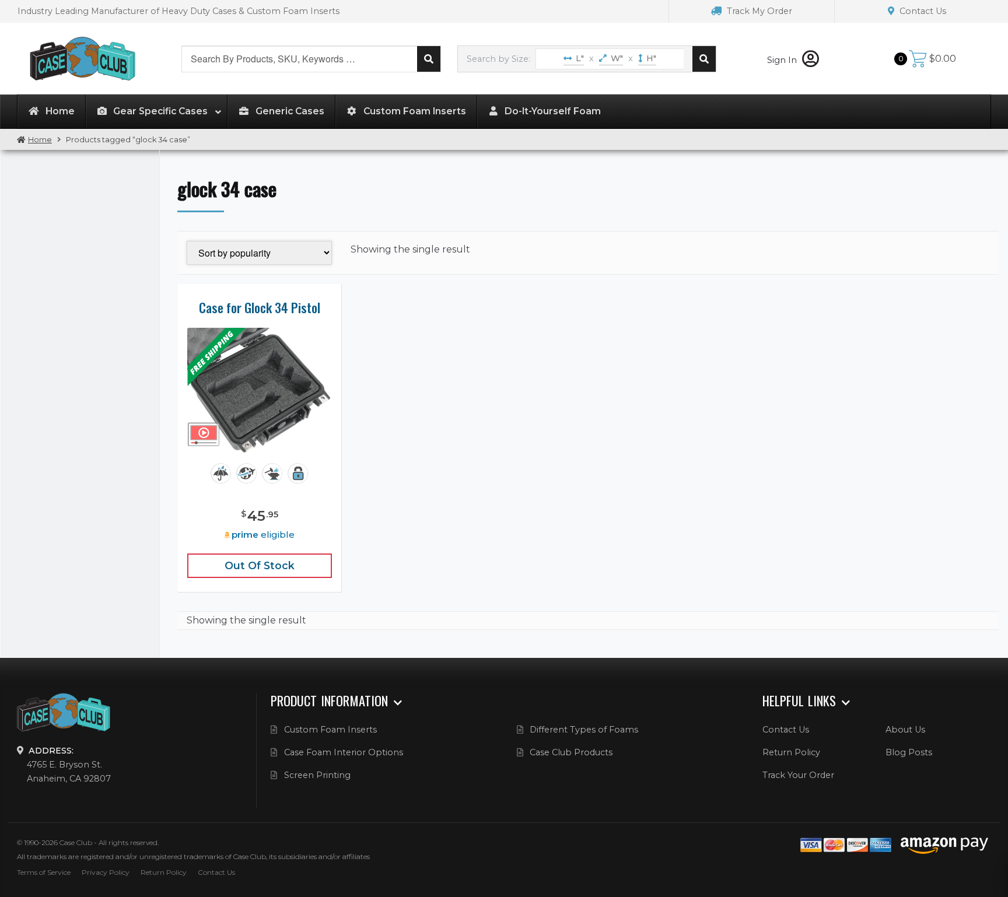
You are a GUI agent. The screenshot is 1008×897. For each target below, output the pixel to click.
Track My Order (758, 11)
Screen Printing (317, 775)
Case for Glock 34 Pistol (259, 307)
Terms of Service (44, 872)
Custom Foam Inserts (330, 729)
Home (40, 139)
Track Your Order (798, 775)
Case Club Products (571, 752)
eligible (263, 534)
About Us (905, 729)
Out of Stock (260, 565)
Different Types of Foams (584, 729)
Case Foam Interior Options (343, 752)
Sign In (783, 60)
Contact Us (921, 11)
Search (428, 59)
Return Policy (791, 752)
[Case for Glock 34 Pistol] (259, 391)
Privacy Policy (106, 872)
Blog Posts (909, 752)
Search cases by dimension (704, 59)
